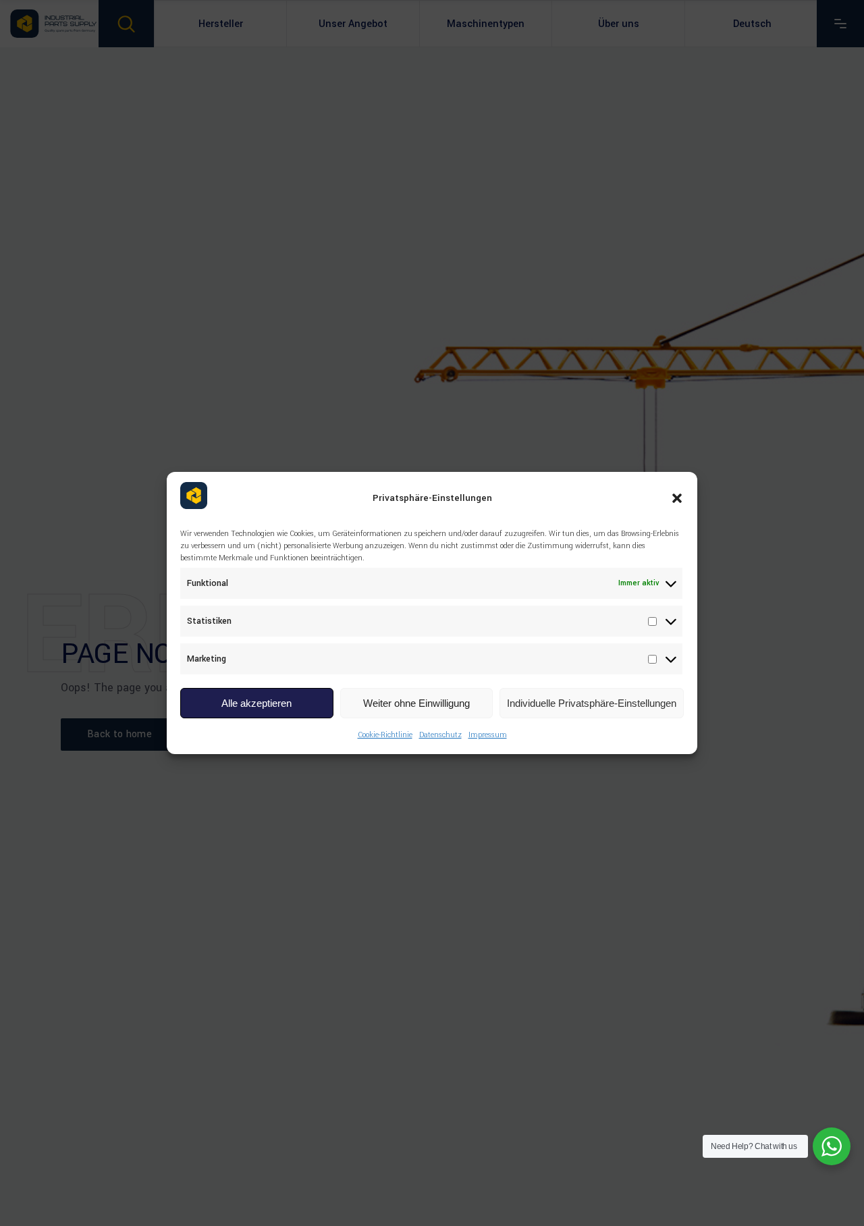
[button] (677, 498)
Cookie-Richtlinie (385, 735)
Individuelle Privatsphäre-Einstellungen (591, 703)
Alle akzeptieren (256, 703)
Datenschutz (440, 735)
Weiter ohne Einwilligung (416, 703)
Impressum (487, 735)
